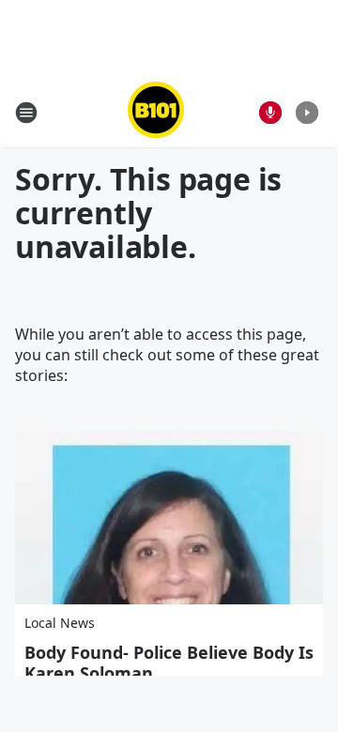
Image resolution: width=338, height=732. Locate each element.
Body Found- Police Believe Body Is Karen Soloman (169, 662)
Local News (59, 623)
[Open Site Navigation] (26, 112)
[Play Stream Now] (307, 112)
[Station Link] (156, 112)
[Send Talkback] (270, 112)
